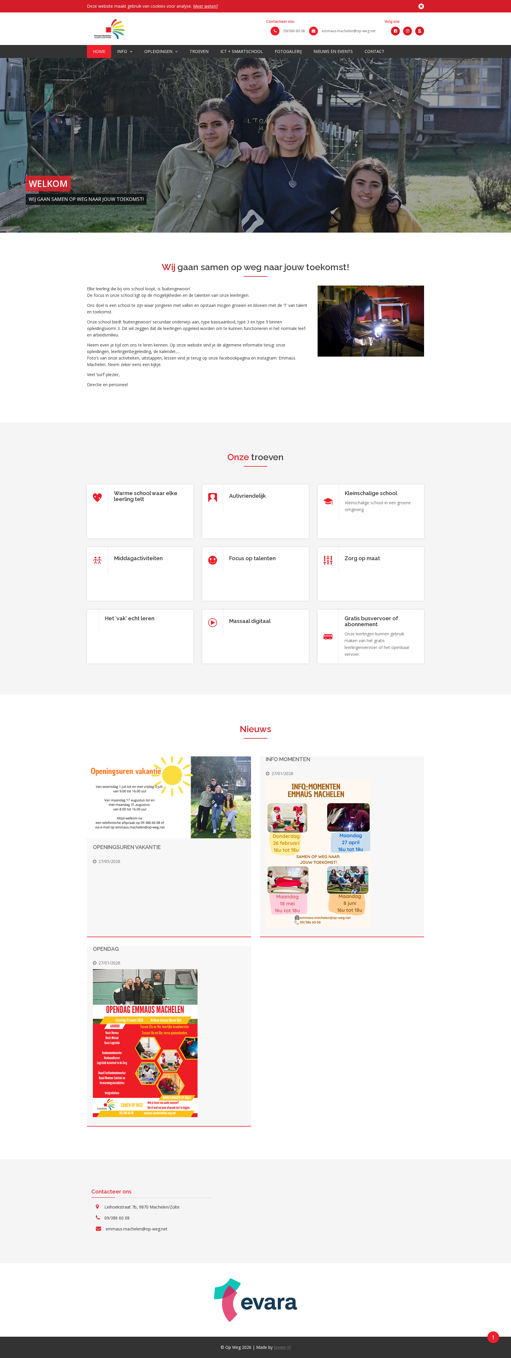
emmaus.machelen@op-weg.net (349, 30)
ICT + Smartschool (241, 51)
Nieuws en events (333, 51)
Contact (374, 51)
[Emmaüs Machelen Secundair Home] (105, 28)
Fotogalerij (288, 51)
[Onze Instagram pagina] (407, 30)
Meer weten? (205, 6)
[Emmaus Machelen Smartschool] (419, 30)
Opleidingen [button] (159, 51)
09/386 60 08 (294, 30)
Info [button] (122, 51)
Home (99, 51)
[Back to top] (493, 1337)
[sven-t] (282, 1347)
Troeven (199, 51)
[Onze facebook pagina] (395, 30)
